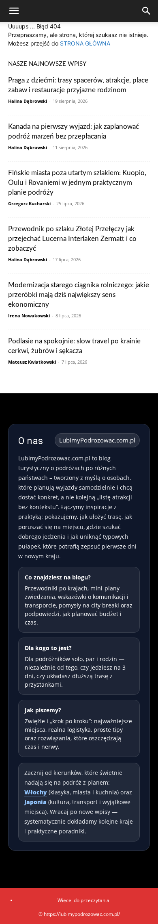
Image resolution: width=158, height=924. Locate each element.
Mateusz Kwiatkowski (32, 362)
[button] (14, 11)
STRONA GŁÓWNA (85, 43)
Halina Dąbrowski (27, 101)
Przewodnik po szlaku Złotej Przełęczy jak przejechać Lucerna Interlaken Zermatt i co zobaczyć (72, 239)
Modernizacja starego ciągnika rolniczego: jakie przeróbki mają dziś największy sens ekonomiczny (78, 295)
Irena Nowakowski (29, 315)
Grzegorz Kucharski (29, 203)
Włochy (35, 792)
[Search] (146, 11)
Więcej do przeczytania (83, 900)
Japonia (35, 802)
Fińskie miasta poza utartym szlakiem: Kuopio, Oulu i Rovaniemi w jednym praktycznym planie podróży (77, 182)
